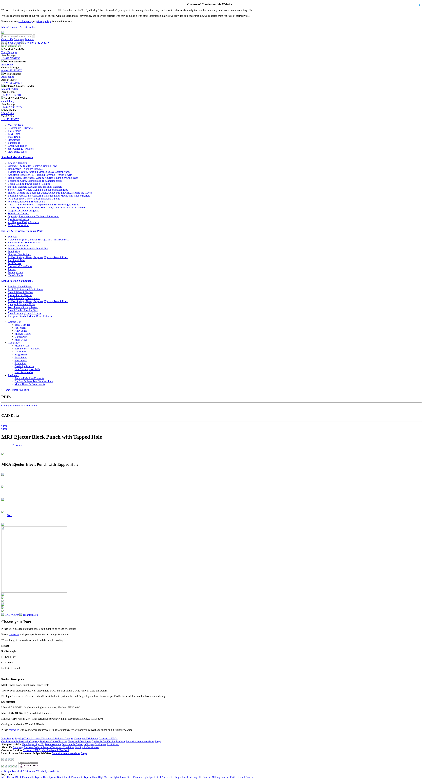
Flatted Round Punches (242, 777)
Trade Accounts (32, 738)
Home (6, 389)
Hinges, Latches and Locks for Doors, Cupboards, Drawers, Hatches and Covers (50, 192)
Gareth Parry (8, 101)
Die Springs (14, 251)
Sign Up (19, 738)
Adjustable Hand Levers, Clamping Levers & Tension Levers (40, 174)
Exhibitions (14, 142)
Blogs (158, 741)
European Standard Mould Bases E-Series (30, 316)
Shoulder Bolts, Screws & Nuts (24, 242)
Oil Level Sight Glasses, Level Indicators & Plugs (34, 198)
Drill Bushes (14, 263)
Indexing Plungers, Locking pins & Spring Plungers (35, 186)
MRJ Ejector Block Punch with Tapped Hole (24, 777)
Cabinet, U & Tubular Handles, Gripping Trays (32, 165)
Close (4, 425)
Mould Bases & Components (17, 280)
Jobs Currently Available (21, 148)
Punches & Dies (16, 260)
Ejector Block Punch (60, 777)
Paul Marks (7, 64)
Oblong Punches (220, 777)
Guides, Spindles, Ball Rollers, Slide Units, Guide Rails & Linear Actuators (47, 207)
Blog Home (14, 133)
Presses (12, 269)
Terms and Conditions (79, 741)
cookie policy (26, 21)
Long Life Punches (201, 777)
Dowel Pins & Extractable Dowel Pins (28, 248)
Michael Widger (9, 89)
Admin (32, 771)
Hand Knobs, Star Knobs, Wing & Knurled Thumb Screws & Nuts (43, 177)
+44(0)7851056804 (11, 82)
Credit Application (17, 145)
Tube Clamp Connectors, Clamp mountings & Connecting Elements (43, 204)
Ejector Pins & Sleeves (20, 295)
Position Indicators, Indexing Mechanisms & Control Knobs (39, 171)
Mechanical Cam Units (20, 266)
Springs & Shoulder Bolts (21, 304)
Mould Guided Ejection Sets (23, 310)
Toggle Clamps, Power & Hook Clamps (29, 183)
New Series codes (17, 151)
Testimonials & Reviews (20, 128)
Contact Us (7, 39)
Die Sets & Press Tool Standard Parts (22, 231)
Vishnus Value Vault (18, 225)
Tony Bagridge (9, 52)
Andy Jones (7, 76)
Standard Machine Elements (17, 157)
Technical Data (30, 614)
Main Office (7, 113)
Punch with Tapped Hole (84, 777)
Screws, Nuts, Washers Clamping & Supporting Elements (38, 189)
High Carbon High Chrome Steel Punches (120, 777)
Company (19, 39)
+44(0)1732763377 (11, 70)
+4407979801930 (10, 58)
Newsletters (14, 139)
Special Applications (18, 219)
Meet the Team (15, 125)
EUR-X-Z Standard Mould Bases (25, 289)
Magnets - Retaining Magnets (23, 210)
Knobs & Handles (17, 163)
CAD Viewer (11, 614)
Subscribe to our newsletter (140, 741)
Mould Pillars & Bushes (20, 292)
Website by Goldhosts (47, 771)
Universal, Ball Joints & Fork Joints (26, 201)
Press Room (14, 136)
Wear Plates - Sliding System (23, 307)
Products (29, 39)
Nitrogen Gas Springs (19, 254)
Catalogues (80, 738)
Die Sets (12, 236)
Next (9, 445)
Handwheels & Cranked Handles (25, 168)
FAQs (114, 738)
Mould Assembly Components (24, 298)
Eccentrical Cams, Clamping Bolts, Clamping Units (35, 180)
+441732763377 (10, 119)
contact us (14, 634)
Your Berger (14, 42)
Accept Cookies (27, 27)
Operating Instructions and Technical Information (33, 216)
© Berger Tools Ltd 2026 (14, 771)
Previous (16, 445)
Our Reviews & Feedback (15, 741)
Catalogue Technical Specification (19, 405)
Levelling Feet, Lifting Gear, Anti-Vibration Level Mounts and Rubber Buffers (49, 195)
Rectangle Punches (181, 777)
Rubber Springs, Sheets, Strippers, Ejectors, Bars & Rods (38, 257)
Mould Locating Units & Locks (24, 313)
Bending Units (15, 272)
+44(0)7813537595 (11, 107)
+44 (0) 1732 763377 (38, 42)
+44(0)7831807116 (11, 94)
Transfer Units (15, 275)
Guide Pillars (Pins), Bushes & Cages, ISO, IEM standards (38, 239)
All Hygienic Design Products (23, 222)
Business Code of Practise (53, 741)
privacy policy (43, 21)
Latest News (14, 130)
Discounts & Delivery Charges (57, 738)
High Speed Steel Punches (156, 777)
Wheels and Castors (18, 213)
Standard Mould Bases (20, 286)
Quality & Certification (103, 741)
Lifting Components (18, 245)
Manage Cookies (10, 27)
